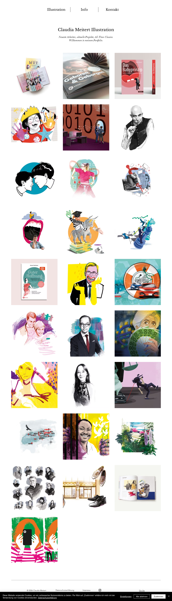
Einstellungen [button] (126, 596)
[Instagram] (100, 590)
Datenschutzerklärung (47, 597)
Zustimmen (158, 596)
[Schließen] (168, 596)
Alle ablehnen (142, 596)
